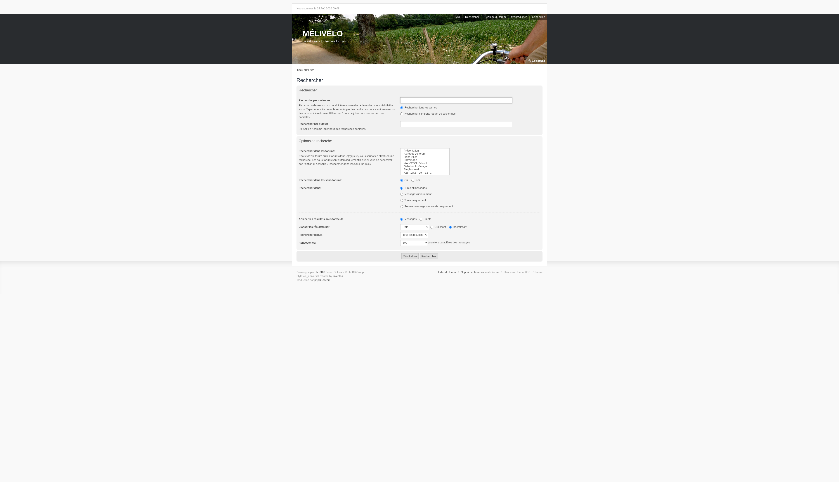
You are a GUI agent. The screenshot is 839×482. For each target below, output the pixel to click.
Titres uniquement (415, 200)
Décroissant (459, 227)
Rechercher (472, 17)
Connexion (538, 17)
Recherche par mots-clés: (315, 100)
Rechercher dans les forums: (317, 151)
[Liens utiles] (425, 157)
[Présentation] (425, 150)
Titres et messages (415, 188)
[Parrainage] (425, 160)
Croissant (440, 227)
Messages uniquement (418, 194)
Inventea (338, 276)
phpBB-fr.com (322, 280)
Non (418, 180)
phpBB (319, 272)
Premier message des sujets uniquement (428, 206)
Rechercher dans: (310, 188)
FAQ (457, 17)
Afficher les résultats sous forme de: (321, 219)
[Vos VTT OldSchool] (425, 163)
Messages (410, 219)
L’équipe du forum (495, 17)
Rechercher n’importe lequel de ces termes (430, 113)
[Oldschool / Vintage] (425, 166)
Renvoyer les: (307, 242)
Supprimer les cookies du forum (480, 272)
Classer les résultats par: (314, 227)
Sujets (427, 219)
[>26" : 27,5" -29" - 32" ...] (425, 172)
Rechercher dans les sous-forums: (320, 180)
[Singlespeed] (425, 169)
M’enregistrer (519, 17)
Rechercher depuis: (311, 234)
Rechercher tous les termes (420, 107)
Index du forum (305, 70)
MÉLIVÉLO (323, 33)
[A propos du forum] (425, 153)
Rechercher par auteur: (313, 124)
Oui (406, 180)
